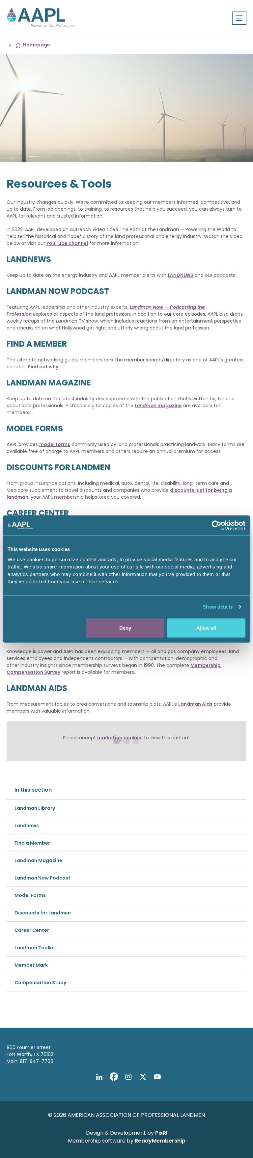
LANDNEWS (180, 275)
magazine (158, 405)
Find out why (43, 366)
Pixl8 (161, 1133)
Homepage (36, 44)
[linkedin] (99, 1077)
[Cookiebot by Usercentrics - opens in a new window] (216, 525)
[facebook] (114, 1077)
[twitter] (143, 1077)
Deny (125, 627)
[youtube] (157, 1077)
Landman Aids (195, 704)
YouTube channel (67, 243)
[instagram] (128, 1077)
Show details (218, 607)
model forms (54, 444)
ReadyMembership (160, 1141)
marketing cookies (120, 737)
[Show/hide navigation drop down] (239, 18)
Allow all (206, 627)
